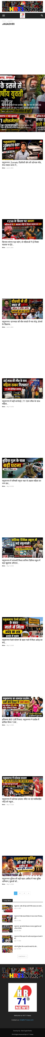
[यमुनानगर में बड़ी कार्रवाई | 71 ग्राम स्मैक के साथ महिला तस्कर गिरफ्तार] (22, 388)
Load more (22, 956)
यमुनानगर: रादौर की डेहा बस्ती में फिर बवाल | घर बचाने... (28, 906)
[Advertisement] (22, 51)
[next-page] (28, 893)
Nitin (3, 111)
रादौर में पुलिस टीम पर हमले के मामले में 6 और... (26, 946)
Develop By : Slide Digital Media (22, 1031)
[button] (3, 15)
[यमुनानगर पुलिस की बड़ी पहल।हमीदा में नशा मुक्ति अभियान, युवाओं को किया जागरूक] (22, 866)
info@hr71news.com (26, 1020)
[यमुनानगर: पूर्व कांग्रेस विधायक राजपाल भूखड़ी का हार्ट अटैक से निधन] (7, 929)
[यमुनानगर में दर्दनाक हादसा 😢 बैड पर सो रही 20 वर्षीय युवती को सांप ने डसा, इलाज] (22, 94)
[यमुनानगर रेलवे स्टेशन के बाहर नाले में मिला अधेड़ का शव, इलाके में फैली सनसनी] (22, 627)
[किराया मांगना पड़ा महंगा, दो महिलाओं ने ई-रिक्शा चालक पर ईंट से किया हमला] (22, 229)
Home (4, 21)
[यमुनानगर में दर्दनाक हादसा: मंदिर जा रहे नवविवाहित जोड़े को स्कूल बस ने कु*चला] (22, 786)
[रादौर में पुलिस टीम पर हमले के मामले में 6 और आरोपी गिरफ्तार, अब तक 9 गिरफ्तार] (7, 949)
